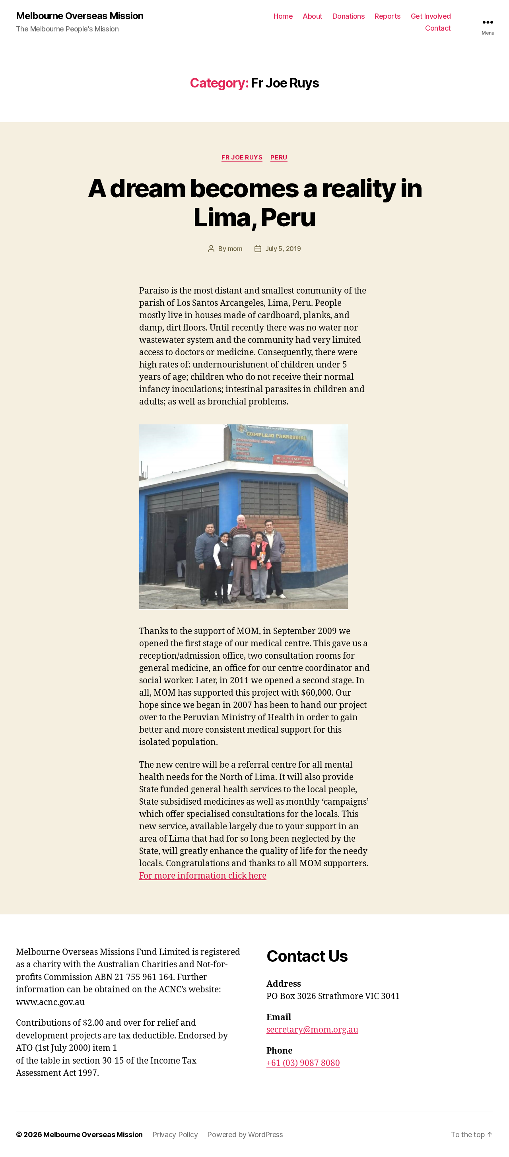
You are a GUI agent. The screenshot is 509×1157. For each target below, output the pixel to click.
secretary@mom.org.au (312, 1030)
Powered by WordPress (245, 1134)
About (312, 16)
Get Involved (431, 16)
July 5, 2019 (283, 249)
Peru (278, 157)
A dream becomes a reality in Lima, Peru (254, 202)
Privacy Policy (175, 1134)
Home (283, 16)
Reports (388, 16)
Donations (348, 16)
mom (235, 249)
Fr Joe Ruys (241, 157)
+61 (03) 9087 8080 (303, 1063)
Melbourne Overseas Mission (79, 16)
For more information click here (202, 876)
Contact (438, 28)
